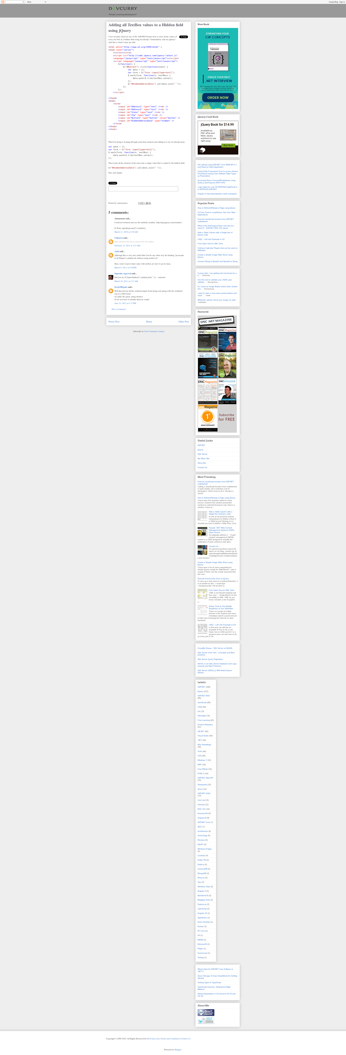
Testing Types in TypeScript (209, 982)
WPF (200, 764)
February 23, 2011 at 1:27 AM (127, 245)
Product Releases (205, 725)
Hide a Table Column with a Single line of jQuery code (220, 513)
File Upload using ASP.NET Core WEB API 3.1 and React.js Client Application (217, 166)
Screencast (202, 953)
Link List (201, 800)
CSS (199, 756)
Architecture (203, 831)
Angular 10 (202, 913)
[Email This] (139, 203)
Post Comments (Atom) (154, 331)
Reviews (201, 840)
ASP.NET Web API (205, 778)
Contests (201, 855)
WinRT (200, 844)
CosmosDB (202, 869)
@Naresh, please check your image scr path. (217, 300)
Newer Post (113, 321)
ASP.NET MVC (204, 696)
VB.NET (201, 731)
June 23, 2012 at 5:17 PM (125, 303)
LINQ (200, 707)
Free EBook (203, 769)
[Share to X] (144, 203)
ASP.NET (201, 445)
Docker (201, 926)
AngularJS (202, 818)
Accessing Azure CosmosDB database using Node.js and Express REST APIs (216, 181)
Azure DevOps (204, 922)
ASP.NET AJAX (204, 793)
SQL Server (202, 454)
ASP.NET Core (204, 822)
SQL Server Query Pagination (210, 659)
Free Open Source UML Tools (210, 243)
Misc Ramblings (204, 744)
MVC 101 (202, 809)
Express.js (202, 904)
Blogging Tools (204, 900)
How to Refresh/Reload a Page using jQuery (216, 208)
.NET (200, 740)
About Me (202, 463)
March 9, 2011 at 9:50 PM (125, 267)
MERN (200, 940)
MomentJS (202, 944)
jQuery (200, 450)
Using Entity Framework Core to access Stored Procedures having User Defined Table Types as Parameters (218, 173)
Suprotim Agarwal (122, 273)
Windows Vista (204, 886)
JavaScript (202, 702)
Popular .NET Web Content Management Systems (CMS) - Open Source (222, 530)
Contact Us (202, 467)
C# (199, 711)
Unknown (118, 237)
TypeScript (202, 909)
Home (149, 321)
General (201, 804)
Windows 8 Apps (205, 849)
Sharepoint (202, 784)
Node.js (201, 864)
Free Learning (204, 720)
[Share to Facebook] (147, 203)
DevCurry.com (153, 1038)
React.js (201, 878)
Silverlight (202, 716)
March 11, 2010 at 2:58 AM (126, 231)
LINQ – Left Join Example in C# (211, 239)
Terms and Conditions (170, 1038)
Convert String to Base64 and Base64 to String (218, 261)
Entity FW (202, 860)
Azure (200, 789)
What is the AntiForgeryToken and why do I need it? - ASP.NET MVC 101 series (216, 227)
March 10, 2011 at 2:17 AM (126, 281)
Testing (201, 957)
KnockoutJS (203, 813)
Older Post (184, 321)
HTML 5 (201, 773)
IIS (199, 935)
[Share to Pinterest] (149, 203)
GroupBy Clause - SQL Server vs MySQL (215, 648)
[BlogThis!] (142, 203)
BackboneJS (203, 895)
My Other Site (203, 458)
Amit (116, 251)
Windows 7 (202, 760)
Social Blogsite (120, 286)
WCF (200, 827)
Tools (200, 751)
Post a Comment (119, 309)
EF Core (201, 931)
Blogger (178, 1049)
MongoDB (202, 873)
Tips (199, 882)
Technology (202, 835)
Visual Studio (203, 736)
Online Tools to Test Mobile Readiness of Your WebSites (221, 607)
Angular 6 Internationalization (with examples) (217, 194)
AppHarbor (202, 918)
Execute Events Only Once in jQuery (213, 578)
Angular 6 (202, 891)
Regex (200, 948)
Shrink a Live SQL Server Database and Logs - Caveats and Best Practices (218, 665)
